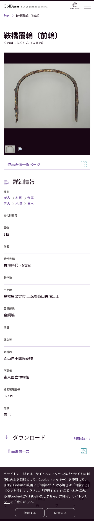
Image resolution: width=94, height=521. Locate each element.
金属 (30, 197)
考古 (7, 197)
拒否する (30, 512)
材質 (19, 197)
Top (6, 16)
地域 (19, 203)
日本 (30, 203)
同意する (60, 512)
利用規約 (80, 438)
